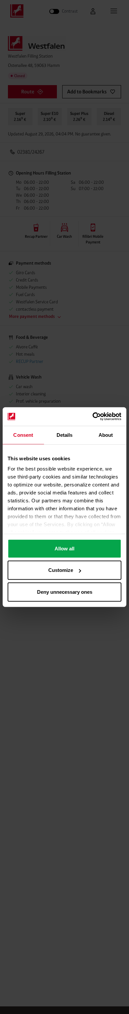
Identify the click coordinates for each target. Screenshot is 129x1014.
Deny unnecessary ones (64, 591)
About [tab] (106, 434)
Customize (60, 570)
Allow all (64, 548)
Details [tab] (65, 434)
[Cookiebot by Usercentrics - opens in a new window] (92, 416)
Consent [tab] (23, 434)
